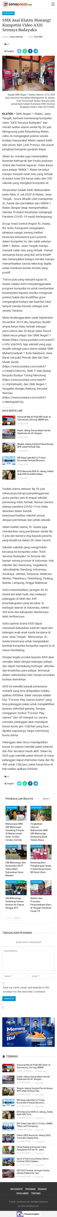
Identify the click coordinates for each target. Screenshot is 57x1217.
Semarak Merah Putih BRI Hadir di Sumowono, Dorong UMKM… (33, 1066)
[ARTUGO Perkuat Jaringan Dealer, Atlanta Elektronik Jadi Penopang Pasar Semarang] (8, 1173)
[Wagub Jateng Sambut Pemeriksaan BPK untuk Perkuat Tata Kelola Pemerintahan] (8, 447)
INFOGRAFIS (16, 1189)
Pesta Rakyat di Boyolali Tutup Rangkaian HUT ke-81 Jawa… (31, 1148)
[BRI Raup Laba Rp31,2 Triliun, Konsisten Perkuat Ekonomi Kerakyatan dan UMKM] (8, 461)
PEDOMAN (30, 1189)
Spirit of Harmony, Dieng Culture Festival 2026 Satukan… (32, 1160)
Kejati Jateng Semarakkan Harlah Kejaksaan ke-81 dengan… (33, 1078)
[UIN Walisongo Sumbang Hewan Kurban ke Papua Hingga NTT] (16, 887)
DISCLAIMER (22, 1193)
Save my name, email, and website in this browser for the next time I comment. (26, 989)
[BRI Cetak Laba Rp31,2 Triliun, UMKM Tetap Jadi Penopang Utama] (8, 1126)
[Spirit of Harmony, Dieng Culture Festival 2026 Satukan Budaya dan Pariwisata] (8, 1161)
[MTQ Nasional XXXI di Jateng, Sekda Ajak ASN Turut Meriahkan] (8, 475)
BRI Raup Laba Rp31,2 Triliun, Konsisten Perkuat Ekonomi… (31, 1101)
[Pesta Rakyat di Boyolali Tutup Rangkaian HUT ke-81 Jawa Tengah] (8, 1150)
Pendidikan (8, 13)
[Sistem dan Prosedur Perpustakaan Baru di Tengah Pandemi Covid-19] (41, 887)
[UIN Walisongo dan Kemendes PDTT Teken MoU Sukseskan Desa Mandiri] (16, 852)
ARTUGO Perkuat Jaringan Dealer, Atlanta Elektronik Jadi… (33, 1171)
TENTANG (36, 1193)
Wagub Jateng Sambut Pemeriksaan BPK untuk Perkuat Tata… (35, 1089)
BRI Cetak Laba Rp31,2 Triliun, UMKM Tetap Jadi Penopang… (34, 1124)
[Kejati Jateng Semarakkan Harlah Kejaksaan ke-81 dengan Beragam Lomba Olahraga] (8, 434)
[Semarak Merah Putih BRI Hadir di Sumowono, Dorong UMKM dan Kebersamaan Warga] (8, 420)
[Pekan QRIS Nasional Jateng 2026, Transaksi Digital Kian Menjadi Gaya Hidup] (8, 1138)
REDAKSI (42, 1189)
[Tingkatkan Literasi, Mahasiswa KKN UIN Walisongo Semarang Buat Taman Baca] (41, 813)
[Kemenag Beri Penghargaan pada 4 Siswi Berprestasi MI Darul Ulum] (41, 852)
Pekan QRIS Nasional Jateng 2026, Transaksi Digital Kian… (34, 1136)
